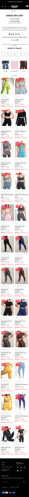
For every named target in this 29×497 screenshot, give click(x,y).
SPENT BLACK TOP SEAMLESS (19, 448)
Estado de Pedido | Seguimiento (6, 470)
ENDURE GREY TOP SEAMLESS (6, 353)
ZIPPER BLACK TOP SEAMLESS (6, 448)
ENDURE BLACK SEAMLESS (5, 258)
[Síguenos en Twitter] (21, 467)
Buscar (3, 464)
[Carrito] (26, 6)
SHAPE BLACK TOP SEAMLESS (20, 227)
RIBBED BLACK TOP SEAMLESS (6, 132)
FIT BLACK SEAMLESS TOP (20, 132)
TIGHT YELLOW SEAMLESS (5, 385)
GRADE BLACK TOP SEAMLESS (6, 163)
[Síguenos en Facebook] (17, 467)
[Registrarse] (23, 481)
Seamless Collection (5, 98)
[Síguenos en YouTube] (17, 470)
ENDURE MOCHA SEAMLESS (19, 290)
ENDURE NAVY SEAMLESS (19, 258)
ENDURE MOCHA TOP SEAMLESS (20, 353)
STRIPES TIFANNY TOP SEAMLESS (20, 163)
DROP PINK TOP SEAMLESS (5, 227)
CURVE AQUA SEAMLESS (21, 384)
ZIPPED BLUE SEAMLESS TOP (7, 195)
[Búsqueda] (5, 6)
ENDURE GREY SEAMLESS (4, 290)
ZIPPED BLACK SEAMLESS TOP (21, 195)
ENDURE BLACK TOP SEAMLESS (6, 322)
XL (24, 54)
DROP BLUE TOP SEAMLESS (19, 100)
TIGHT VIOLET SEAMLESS (21, 416)
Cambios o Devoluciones (7, 466)
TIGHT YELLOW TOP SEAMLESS (6, 416)
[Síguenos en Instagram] (24, 467)
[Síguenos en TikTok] (21, 470)
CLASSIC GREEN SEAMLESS (5, 100)
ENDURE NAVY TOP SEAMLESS (20, 322)
